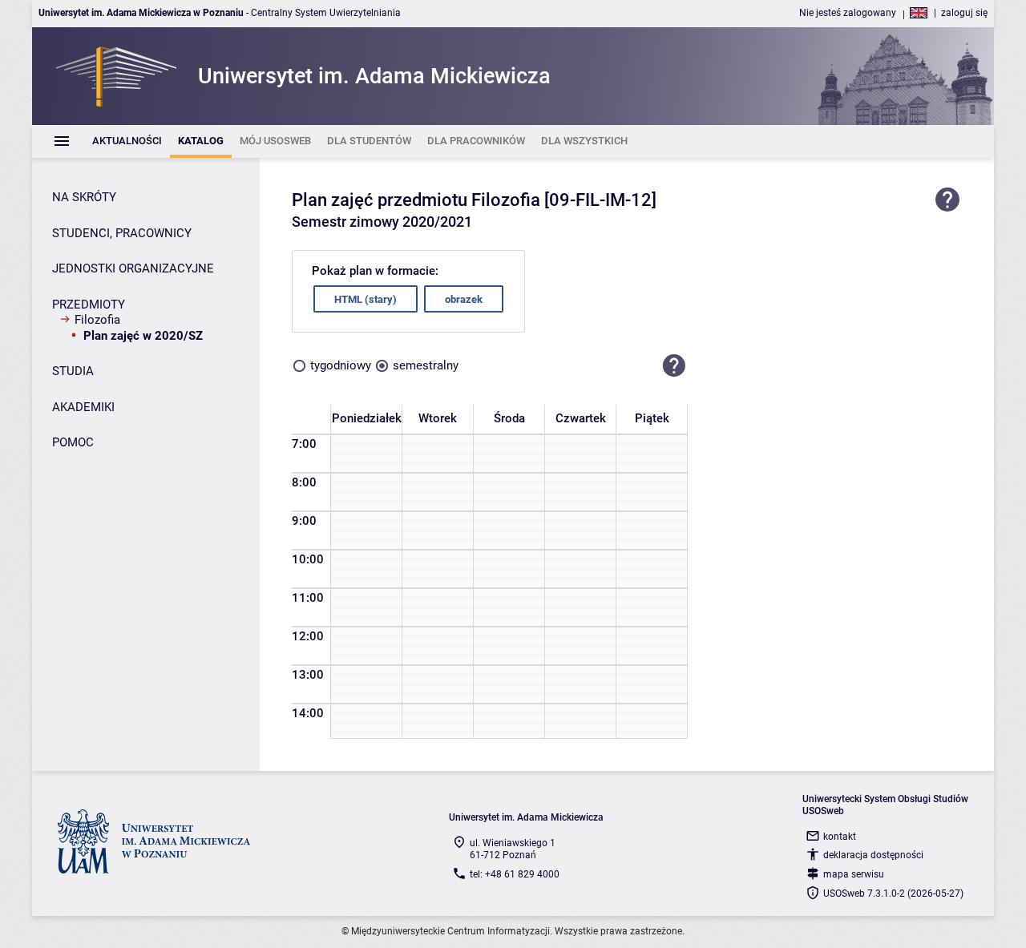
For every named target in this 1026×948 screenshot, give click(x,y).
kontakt (839, 836)
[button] (674, 365)
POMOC (73, 442)
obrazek (464, 299)
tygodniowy (340, 365)
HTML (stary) (365, 299)
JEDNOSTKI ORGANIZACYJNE (133, 268)
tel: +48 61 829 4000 (514, 874)
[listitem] (127, 141)
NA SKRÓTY (84, 197)
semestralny (425, 365)
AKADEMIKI (83, 407)
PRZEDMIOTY (88, 304)
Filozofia (97, 320)
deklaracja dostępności (873, 855)
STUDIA (73, 371)
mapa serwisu (853, 874)
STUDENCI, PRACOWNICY (122, 233)
